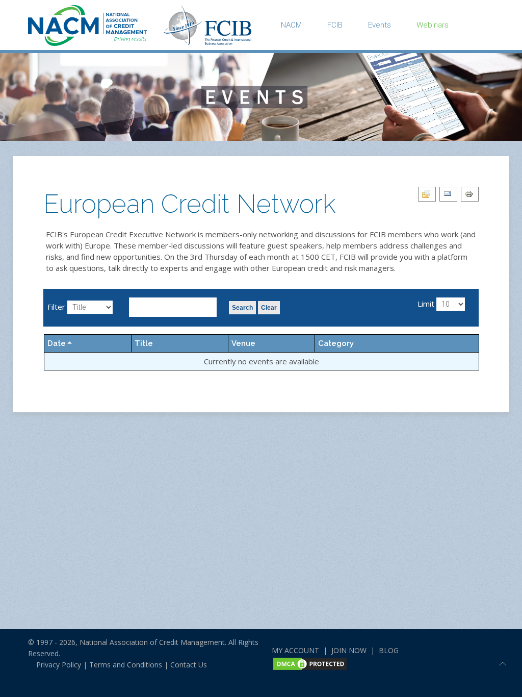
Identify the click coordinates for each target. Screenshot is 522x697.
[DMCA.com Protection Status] (310, 662)
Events (379, 25)
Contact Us (188, 664)
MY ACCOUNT (295, 650)
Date (56, 343)
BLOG (389, 650)
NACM (291, 25)
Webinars (432, 25)
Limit (425, 303)
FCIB (335, 25)
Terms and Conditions (125, 664)
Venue (243, 343)
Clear (269, 307)
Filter (56, 307)
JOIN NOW (349, 650)
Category (336, 343)
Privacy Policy (54, 664)
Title (144, 343)
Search (242, 307)
